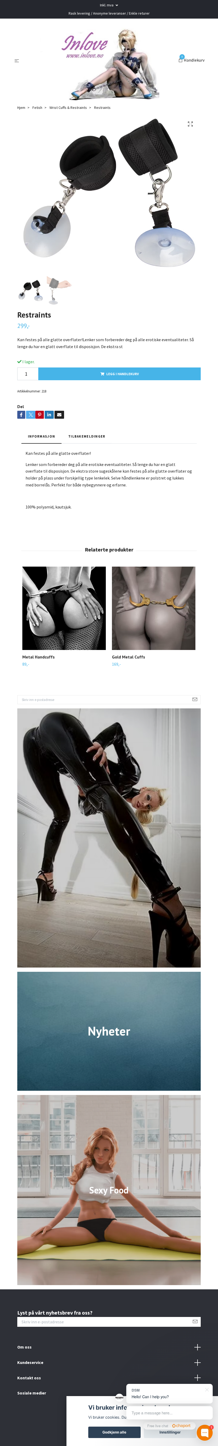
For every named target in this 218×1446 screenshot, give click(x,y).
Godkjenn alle (114, 1432)
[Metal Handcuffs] (64, 608)
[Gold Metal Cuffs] (153, 608)
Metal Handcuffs (38, 657)
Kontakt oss (29, 1377)
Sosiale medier (31, 1393)
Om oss (24, 1347)
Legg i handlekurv (122, 374)
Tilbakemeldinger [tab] (86, 436)
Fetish (37, 107)
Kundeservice (30, 1362)
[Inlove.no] (99, 60)
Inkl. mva (107, 5)
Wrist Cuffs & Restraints (68, 107)
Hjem (21, 107)
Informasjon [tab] (41, 436)
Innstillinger (170, 1432)
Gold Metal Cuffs (128, 657)
